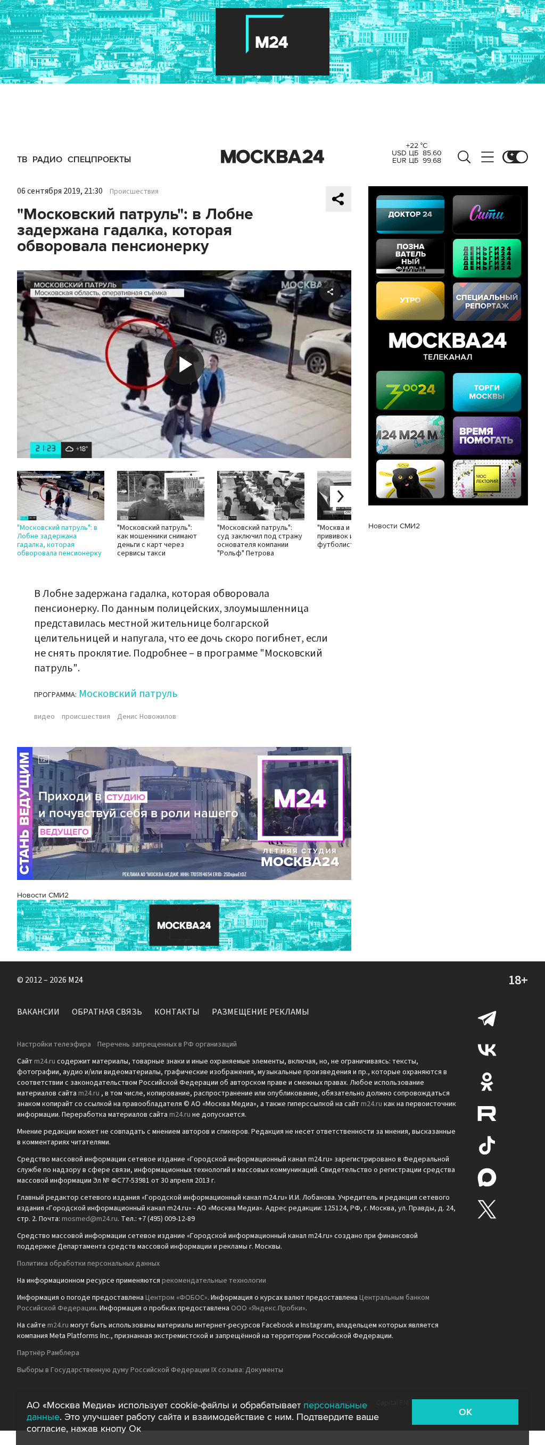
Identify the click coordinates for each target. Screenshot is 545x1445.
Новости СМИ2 (43, 895)
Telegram (487, 1017)
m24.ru (44, 1061)
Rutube (487, 1113)
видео (44, 716)
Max (487, 1177)
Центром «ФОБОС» (176, 1297)
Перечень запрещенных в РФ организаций (167, 1044)
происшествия (86, 716)
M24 (75, 980)
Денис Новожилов (146, 716)
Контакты (177, 1012)
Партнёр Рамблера (48, 1353)
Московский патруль (128, 693)
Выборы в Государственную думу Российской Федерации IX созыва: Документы (150, 1370)
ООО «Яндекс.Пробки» (268, 1308)
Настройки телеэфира (54, 1044)
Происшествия (134, 191)
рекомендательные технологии (214, 1280)
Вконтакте (487, 1049)
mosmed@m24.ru (90, 1219)
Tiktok (487, 1145)
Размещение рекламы (260, 1012)
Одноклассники (487, 1081)
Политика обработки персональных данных (88, 1263)
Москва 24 (272, 157)
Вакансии (38, 1012)
